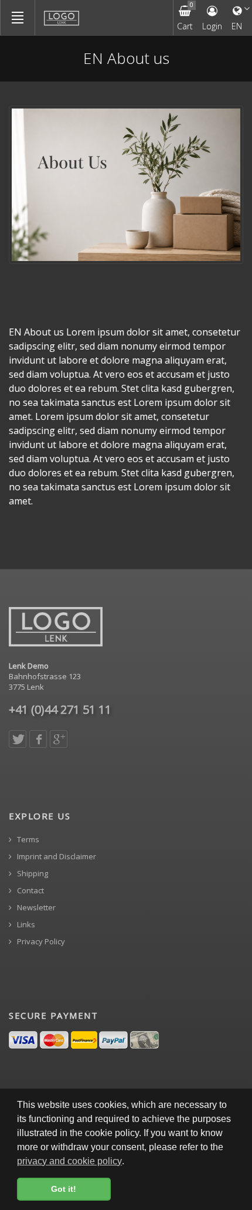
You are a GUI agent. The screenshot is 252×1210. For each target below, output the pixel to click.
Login (212, 26)
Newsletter (35, 908)
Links (25, 925)
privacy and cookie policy (69, 1161)
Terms (27, 840)
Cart (185, 16)
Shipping (31, 874)
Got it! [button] (63, 1189)
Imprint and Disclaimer (55, 857)
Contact (29, 891)
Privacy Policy (40, 942)
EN (236, 26)
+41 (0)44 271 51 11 (60, 709)
